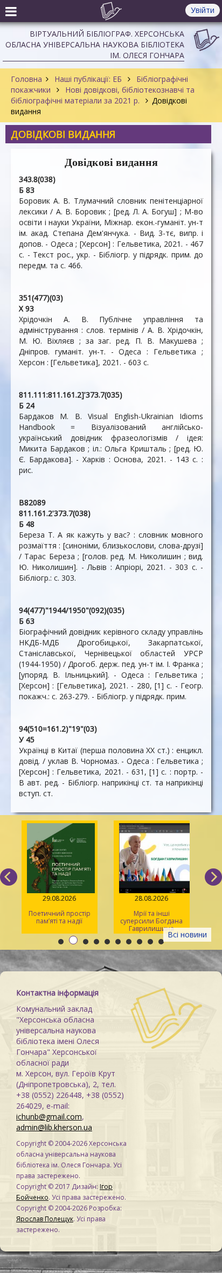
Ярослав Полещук (44, 1218)
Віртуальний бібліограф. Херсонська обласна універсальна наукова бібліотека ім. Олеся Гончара (94, 44)
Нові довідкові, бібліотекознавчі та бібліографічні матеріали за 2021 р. (103, 95)
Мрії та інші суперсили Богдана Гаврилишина (151, 913)
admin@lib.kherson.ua (54, 1127)
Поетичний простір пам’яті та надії (60, 910)
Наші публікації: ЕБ (88, 79)
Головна (26, 79)
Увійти (202, 10)
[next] (213, 877)
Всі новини (187, 934)
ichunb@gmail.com (49, 1116)
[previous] (8, 877)
